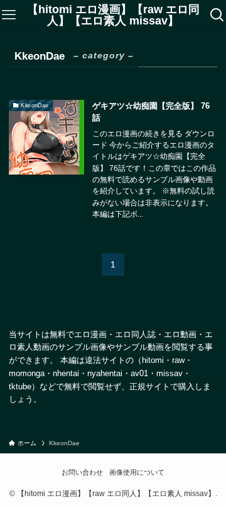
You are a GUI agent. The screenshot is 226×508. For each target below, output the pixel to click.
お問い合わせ (82, 472)
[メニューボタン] (9, 15)
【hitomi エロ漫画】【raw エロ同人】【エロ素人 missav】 (113, 15)
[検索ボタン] (217, 15)
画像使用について (136, 472)
